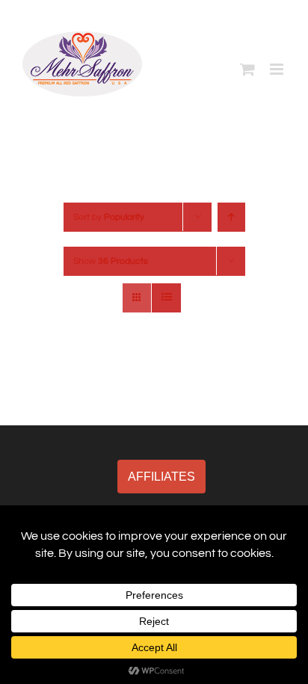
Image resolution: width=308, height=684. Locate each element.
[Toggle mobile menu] (278, 69)
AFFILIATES (161, 476)
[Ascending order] (231, 217)
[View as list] (166, 297)
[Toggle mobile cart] (247, 69)
